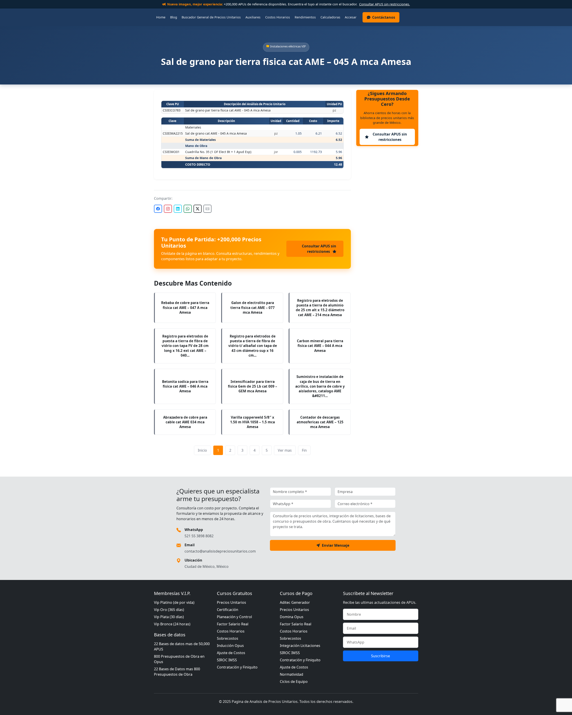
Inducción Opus (230, 645)
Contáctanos (383, 17)
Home (160, 17)
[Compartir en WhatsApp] (188, 209)
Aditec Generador (295, 602)
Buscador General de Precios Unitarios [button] (211, 17)
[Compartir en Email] (207, 209)
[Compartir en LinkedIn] (178, 209)
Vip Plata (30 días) (169, 616)
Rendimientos (305, 17)
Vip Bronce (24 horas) (172, 624)
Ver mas (285, 450)
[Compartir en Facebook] (158, 209)
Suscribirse (380, 655)
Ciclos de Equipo (294, 681)
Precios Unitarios (231, 602)
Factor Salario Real (232, 624)
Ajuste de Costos (231, 652)
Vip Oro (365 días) (169, 609)
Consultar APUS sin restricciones (319, 249)
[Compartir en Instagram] (168, 209)
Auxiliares (252, 17)
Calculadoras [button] (330, 17)
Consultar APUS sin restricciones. (384, 4)
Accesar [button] (350, 17)
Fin (304, 450)
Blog (173, 17)
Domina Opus (291, 616)
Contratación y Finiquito (237, 667)
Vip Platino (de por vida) (174, 602)
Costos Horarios (277, 17)
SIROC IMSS (227, 659)
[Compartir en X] (198, 209)
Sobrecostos (227, 638)
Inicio (202, 450)
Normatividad (291, 674)
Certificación (227, 609)
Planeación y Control (234, 616)
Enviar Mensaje (335, 545)
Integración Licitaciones (300, 645)
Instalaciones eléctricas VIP (288, 46)
